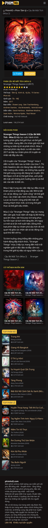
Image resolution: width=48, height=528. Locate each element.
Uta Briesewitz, (24, 107)
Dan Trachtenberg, (31, 104)
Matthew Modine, (33, 110)
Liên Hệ (8, 522)
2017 (11, 101)
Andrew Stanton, (10, 107)
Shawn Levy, (17, 104)
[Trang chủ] (10, 3)
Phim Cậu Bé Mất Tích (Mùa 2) (17, 81)
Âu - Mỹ (15, 98)
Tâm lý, (14, 92)
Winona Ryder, (19, 113)
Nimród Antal (37, 107)
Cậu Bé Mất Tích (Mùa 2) (16, 256)
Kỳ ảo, (28, 92)
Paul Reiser (31, 113)
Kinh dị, (21, 92)
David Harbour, (19, 110)
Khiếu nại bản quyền (22, 522)
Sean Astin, (8, 113)
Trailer (18, 73)
